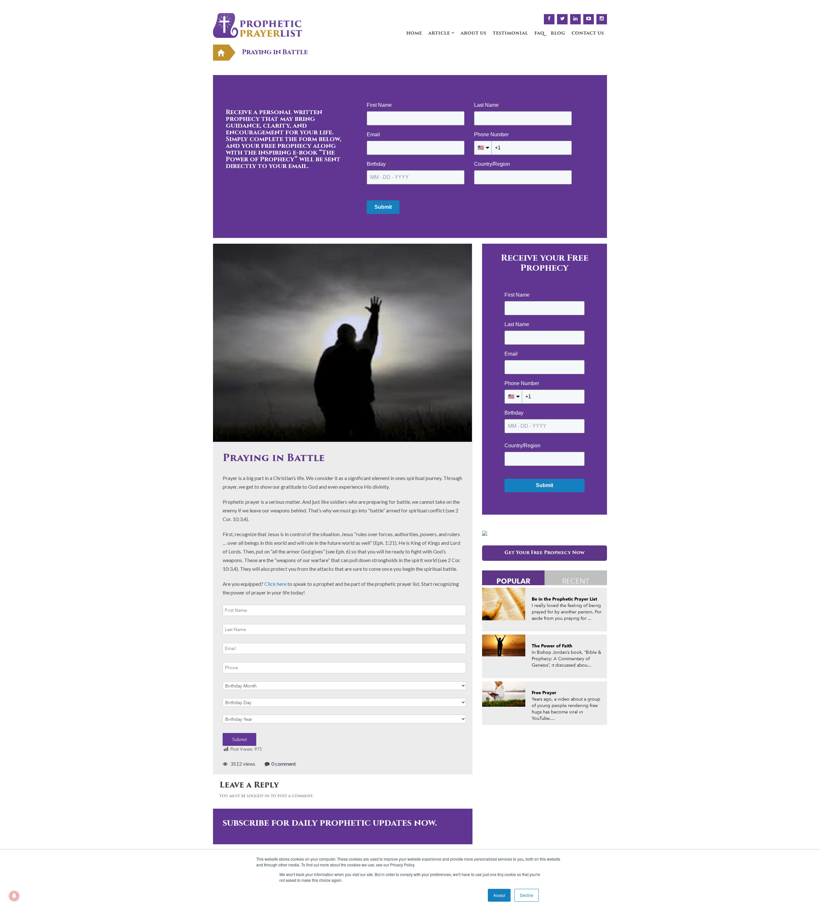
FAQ (539, 33)
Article (439, 33)
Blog (558, 33)
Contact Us (587, 33)
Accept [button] (499, 895)
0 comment (283, 764)
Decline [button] (526, 895)
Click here (275, 584)
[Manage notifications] (14, 896)
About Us (473, 33)
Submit (239, 739)
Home (414, 33)
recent (575, 581)
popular (513, 581)
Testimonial (510, 33)
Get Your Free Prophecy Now (544, 553)
